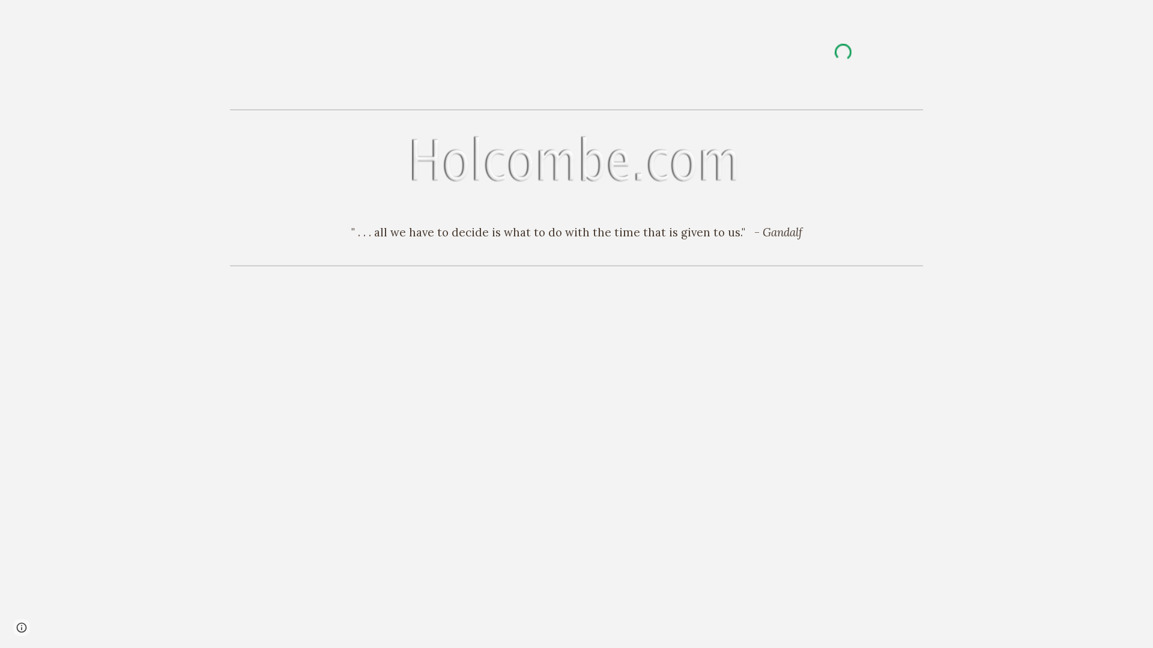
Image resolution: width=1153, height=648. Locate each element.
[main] (576, 232)
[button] (21, 627)
